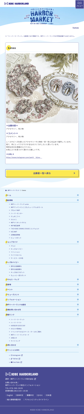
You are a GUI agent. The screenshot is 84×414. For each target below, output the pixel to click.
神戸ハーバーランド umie (20, 204)
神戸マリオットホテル (18, 223)
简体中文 (19, 395)
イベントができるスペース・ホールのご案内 (26, 332)
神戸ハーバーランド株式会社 (21, 379)
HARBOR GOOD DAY (18, 326)
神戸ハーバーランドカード (20, 335)
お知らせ (14, 338)
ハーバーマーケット (18, 319)
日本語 (48, 395)
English (10, 395)
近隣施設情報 (15, 235)
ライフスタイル (16, 255)
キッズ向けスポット (18, 272)
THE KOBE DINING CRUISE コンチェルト (25, 229)
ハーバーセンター (17, 213)
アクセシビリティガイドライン (36, 399)
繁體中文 (30, 395)
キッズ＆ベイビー (17, 249)
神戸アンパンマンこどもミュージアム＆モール (27, 207)
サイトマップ (15, 341)
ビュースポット (16, 238)
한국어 (40, 395)
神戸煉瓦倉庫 (15, 226)
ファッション (15, 252)
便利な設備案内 (16, 266)
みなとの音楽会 (16, 329)
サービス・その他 (17, 258)
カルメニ (14, 219)
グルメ (13, 246)
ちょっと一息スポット (18, 275)
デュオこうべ (15, 216)
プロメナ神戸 (15, 210)
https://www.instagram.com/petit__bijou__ (24, 157)
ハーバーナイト (16, 323)
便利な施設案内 (16, 269)
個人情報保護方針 (14, 399)
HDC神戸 (14, 232)
